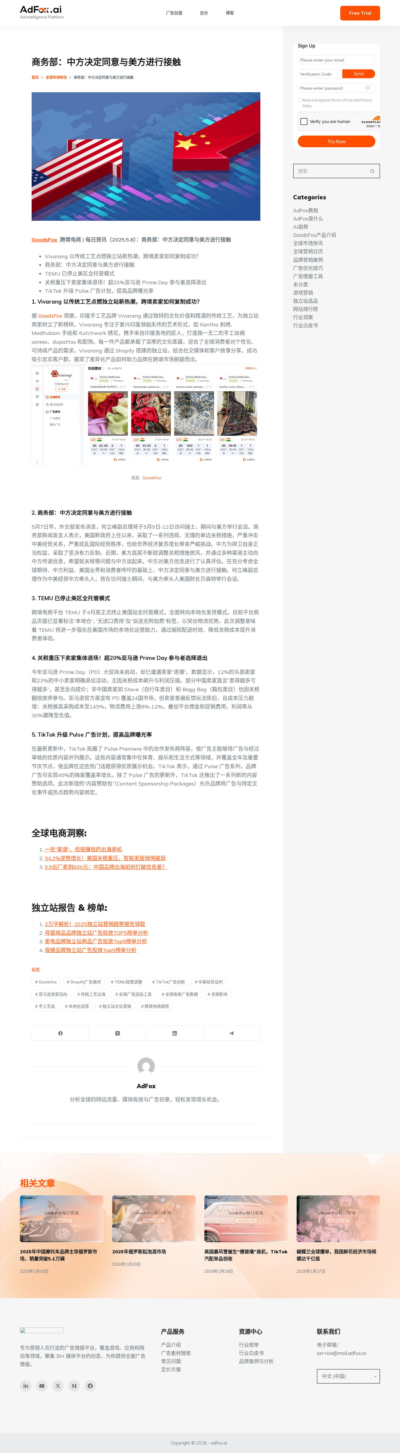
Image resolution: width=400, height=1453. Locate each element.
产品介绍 (171, 1345)
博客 (230, 13)
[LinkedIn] (174, 1033)
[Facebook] (60, 1033)
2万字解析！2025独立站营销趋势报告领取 (95, 924)
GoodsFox (44, 239)
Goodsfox (46, 982)
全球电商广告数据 (180, 994)
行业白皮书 (305, 325)
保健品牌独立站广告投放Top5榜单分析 (90, 950)
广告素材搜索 (176, 1353)
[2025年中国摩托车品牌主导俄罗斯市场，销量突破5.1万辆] (61, 1218)
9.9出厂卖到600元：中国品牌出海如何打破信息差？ (106, 867)
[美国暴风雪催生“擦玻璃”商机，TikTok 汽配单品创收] (246, 1218)
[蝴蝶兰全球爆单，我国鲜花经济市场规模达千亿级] (338, 1218)
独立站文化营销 (115, 1006)
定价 (204, 13)
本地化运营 (77, 1006)
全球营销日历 (308, 251)
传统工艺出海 (91, 994)
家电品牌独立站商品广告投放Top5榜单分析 (96, 941)
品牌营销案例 (308, 259)
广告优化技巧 (308, 268)
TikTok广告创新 (168, 982)
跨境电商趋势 (155, 1006)
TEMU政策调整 (126, 982)
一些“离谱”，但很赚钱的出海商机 (83, 849)
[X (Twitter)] (117, 1033)
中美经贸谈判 (209, 982)
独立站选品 (305, 301)
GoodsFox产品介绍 (314, 235)
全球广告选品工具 (133, 994)
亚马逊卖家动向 (51, 994)
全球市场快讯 (308, 243)
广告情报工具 (308, 276)
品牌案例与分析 (256, 1361)
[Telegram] (231, 1033)
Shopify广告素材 (84, 982)
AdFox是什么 (308, 218)
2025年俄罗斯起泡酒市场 (139, 1252)
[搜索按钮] (372, 171)
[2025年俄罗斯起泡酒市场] (154, 1218)
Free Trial (360, 13)
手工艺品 (45, 1006)
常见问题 (171, 1361)
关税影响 (218, 994)
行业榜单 (249, 1345)
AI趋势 (300, 227)
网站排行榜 (305, 309)
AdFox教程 (305, 210)
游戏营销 (303, 292)
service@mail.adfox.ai (341, 1353)
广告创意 (174, 13)
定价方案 (171, 1369)
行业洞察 (303, 317)
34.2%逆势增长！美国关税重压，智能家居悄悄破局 (105, 858)
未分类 (300, 284)
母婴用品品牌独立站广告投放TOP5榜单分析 (96, 933)
